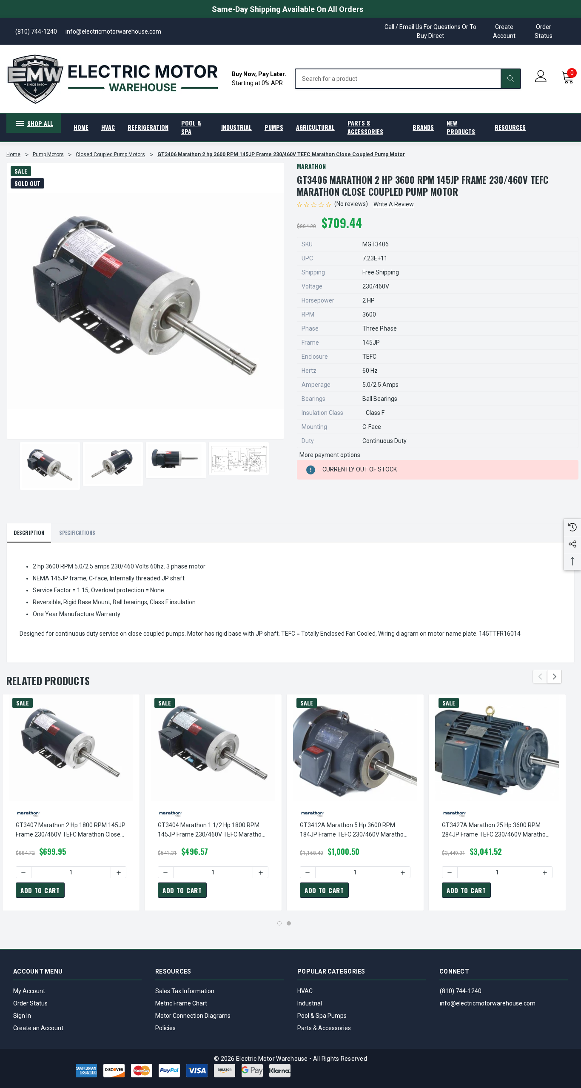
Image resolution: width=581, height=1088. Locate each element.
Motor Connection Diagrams (193, 1015)
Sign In (22, 1015)
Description (29, 532)
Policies (165, 1028)
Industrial (309, 1003)
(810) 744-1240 (460, 991)
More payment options (329, 454)
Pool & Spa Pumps (322, 1015)
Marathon (311, 166)
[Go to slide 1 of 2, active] (279, 923)
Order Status (544, 31)
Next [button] (554, 676)
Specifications (77, 532)
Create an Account (38, 1028)
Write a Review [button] (393, 204)
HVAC (305, 991)
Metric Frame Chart (181, 1003)
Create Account (504, 31)
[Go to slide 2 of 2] (289, 923)
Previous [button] (540, 676)
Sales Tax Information (184, 991)
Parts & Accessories (324, 1028)
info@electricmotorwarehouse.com (487, 1003)
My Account (29, 991)
